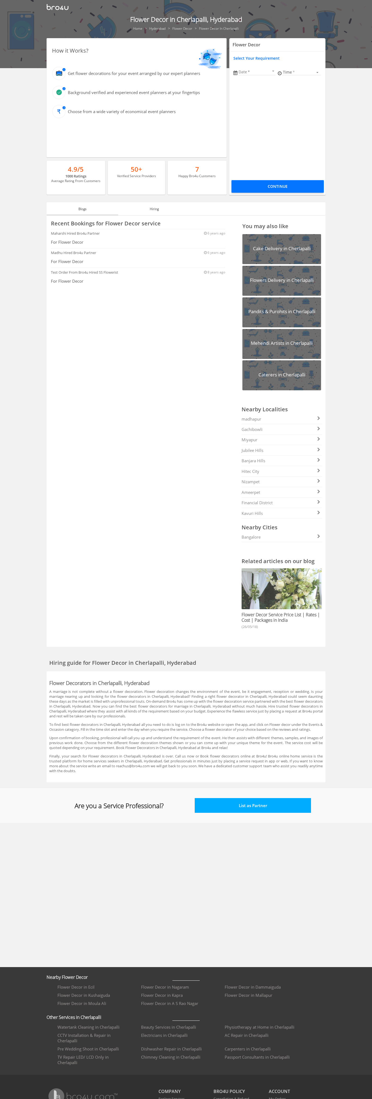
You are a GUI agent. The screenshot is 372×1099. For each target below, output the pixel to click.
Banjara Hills (253, 460)
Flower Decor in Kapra (162, 995)
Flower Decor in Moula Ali (81, 1003)
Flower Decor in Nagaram (165, 987)
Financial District (257, 502)
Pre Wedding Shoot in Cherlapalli (88, 1049)
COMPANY (169, 1091)
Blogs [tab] (82, 209)
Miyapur (249, 439)
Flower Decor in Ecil (75, 987)
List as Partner (253, 805)
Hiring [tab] (154, 209)
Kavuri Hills (252, 513)
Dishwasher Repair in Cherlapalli (171, 1049)
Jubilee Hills (252, 450)
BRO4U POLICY (229, 1091)
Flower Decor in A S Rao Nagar (169, 1003)
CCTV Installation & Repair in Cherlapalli (84, 1037)
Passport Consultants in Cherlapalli (257, 1057)
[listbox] (301, 72)
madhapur (251, 419)
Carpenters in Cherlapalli (248, 1049)
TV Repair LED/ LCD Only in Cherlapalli (83, 1059)
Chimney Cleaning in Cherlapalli (170, 1057)
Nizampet (251, 481)
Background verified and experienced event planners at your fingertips (134, 92)
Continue (278, 186)
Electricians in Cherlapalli (164, 1035)
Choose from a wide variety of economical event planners (122, 111)
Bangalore (251, 537)
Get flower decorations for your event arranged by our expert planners (134, 73)
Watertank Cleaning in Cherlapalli (88, 1027)
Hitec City (250, 471)
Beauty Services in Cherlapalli (168, 1027)
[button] (256, 71)
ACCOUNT (279, 1091)
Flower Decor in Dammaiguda (253, 987)
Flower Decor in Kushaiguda (83, 995)
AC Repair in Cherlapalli (247, 1035)
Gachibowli (252, 429)
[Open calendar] (273, 71)
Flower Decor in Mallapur (248, 995)
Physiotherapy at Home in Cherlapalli (259, 1027)
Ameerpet (251, 492)
